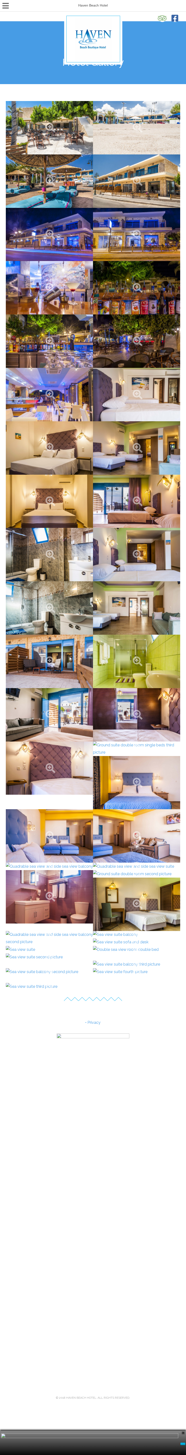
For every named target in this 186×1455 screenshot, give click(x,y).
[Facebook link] (175, 18)
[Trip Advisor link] (162, 18)
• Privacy (93, 1022)
